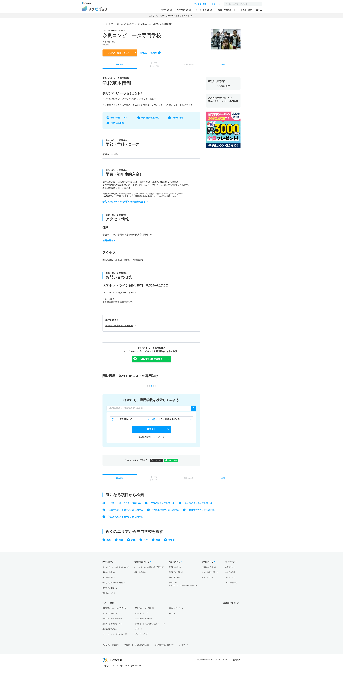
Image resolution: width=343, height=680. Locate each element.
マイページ (230, 562)
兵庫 (145, 540)
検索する (151, 429)
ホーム (104, 24)
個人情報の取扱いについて (164, 645)
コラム (259, 10)
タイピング (173, 613)
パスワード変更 (231, 583)
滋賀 (109, 540)
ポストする (158, 460)
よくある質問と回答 (142, 645)
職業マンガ (183, 584)
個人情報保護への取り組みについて (212, 659)
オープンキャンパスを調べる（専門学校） (149, 567)
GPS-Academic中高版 (143, 608)
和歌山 (171, 540)
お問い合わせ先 (117, 123)
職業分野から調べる (176, 572)
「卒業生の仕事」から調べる (165, 510)
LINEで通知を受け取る (151, 359)
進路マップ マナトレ (176, 608)
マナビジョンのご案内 (110, 645)
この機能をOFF (223, 86)
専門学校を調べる (184, 10)
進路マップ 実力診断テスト (112, 624)
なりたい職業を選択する (168, 419)
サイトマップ (183, 645)
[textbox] (151, 408)
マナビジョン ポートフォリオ (113, 634)
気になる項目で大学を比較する (113, 583)
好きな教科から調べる (210, 572)
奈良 (158, 540)
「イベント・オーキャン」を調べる (124, 503)
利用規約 (127, 645)
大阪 (133, 540)
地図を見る (107, 240)
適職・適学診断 (174, 577)
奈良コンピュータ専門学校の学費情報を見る (123, 201)
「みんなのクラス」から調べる (198, 503)
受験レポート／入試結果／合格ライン (148, 624)
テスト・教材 (246, 10)
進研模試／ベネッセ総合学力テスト (115, 608)
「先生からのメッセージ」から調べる (125, 516)
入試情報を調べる (108, 577)
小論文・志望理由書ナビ (144, 619)
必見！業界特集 (140, 572)
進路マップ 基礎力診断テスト (113, 619)
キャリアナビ (140, 613)
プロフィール (230, 577)
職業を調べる (174, 562)
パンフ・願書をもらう (119, 53)
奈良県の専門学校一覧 (131, 24)
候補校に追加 (148, 53)
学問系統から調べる (209, 567)
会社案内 (237, 660)
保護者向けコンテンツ (231, 603)
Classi (137, 629)
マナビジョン (94, 8)
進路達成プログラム (109, 629)
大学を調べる (167, 10)
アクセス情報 (177, 118)
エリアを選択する (123, 419)
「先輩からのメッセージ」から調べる (125, 510)
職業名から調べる (175, 567)
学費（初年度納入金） (150, 118)
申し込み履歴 (230, 572)
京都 (121, 540)
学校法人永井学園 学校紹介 (119, 325)
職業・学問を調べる (226, 10)
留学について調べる (109, 588)
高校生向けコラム (108, 593)
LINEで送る (172, 460)
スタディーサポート (109, 613)
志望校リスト (230, 567)
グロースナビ (140, 634)
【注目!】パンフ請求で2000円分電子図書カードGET (170, 15)
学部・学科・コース (119, 118)
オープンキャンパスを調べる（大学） (116, 567)
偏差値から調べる (108, 572)
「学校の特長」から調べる (162, 503)
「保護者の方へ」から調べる (201, 510)
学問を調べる (207, 562)
